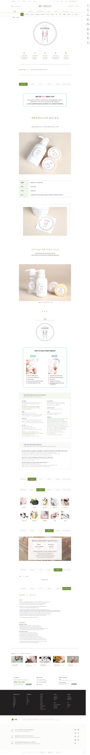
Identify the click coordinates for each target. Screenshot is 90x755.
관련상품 (32, 84)
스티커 (72, 14)
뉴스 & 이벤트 (55, 696)
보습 (27, 697)
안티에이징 (28, 700)
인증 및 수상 (41, 703)
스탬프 (56, 14)
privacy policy (36, 752)
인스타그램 (68, 705)
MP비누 (14, 696)
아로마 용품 (13, 17)
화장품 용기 (64, 14)
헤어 (27, 704)
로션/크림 (14, 702)
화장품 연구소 (31, 11)
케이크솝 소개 (23, 11)
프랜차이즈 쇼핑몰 (65, 11)
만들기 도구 (52, 14)
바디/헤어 (14, 698)
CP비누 (14, 697)
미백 (27, 696)
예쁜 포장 (69, 14)
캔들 (13, 705)
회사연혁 (41, 702)
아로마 (14, 706)
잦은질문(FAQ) (55, 697)
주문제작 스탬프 (56, 705)
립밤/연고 (14, 699)
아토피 (27, 699)
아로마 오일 (32, 14)
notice (12, 6)
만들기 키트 (76, 14)
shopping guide (30, 752)
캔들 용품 (18, 17)
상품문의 (58, 84)
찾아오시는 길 (41, 706)
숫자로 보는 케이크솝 (42, 705)
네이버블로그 (68, 704)
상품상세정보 (23, 84)
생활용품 (14, 704)
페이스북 (68, 706)
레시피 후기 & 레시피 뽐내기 (57, 704)
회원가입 (57, 1)
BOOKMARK (13, 1)
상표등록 (41, 699)
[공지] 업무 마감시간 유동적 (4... (18, 6)
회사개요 (41, 698)
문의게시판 (28, 684)
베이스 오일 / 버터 (26, 14)
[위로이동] (84, 750)
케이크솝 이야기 (56, 708)
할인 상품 (49, 11)
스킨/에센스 (14, 700)
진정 (27, 703)
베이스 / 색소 (47, 14)
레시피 (40, 84)
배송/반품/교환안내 (66, 588)
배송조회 (74, 684)
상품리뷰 (55, 699)
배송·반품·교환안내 (66, 84)
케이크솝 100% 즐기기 (40, 11)
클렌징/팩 (14, 703)
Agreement (23, 752)
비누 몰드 (60, 14)
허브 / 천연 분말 (37, 14)
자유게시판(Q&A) (56, 698)
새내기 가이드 (56, 11)
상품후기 (49, 84)
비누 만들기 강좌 (69, 697)
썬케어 (27, 698)
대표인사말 (41, 696)
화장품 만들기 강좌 (69, 698)
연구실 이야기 (55, 706)
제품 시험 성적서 (69, 699)
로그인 (54, 1)
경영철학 (41, 697)
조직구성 (41, 700)
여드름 (27, 702)
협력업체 (41, 704)
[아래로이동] (84, 752)
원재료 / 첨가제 (43, 14)
